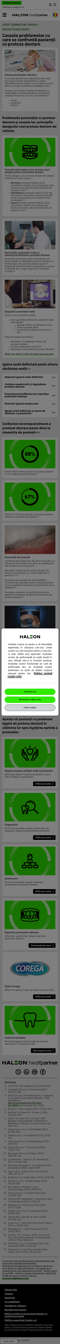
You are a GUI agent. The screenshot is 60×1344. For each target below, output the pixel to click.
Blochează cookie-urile (30, 700)
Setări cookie (30, 708)
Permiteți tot (30, 692)
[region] (30, 672)
